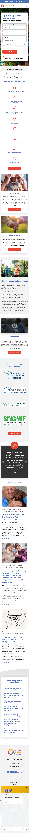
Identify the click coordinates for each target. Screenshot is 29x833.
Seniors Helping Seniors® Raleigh (14, 768)
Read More (5, 546)
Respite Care (14, 123)
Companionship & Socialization (14, 91)
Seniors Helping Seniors (18, 544)
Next (26, 466)
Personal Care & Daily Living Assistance (14, 102)
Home (4, 68)
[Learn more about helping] (14, 224)
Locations (9, 68)
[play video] (14, 325)
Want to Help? (14, 235)
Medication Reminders (14, 152)
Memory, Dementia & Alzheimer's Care (14, 113)
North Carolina (17, 68)
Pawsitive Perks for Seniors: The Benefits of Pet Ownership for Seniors (13, 525)
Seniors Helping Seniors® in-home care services (12, 519)
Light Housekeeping (14, 143)
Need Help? (14, 194)
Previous (3, 466)
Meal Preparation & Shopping (14, 133)
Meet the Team (14, 352)
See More (14, 168)
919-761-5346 (22, 1)
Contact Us (14, 433)
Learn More (14, 209)
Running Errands (14, 162)
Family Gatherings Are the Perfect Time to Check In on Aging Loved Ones (13, 648)
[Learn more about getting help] (14, 182)
